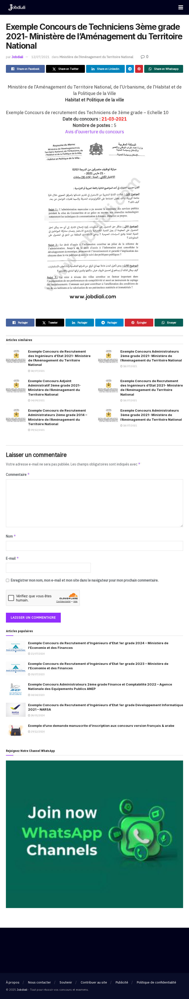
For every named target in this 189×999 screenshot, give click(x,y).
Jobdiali (17, 57)
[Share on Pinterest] (139, 69)
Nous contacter (39, 982)
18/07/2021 (37, 371)
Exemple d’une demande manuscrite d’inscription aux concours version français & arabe (101, 726)
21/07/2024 (37, 653)
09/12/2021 (37, 430)
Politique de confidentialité (156, 982)
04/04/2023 (37, 695)
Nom (11, 536)
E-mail (12, 558)
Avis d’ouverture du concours (94, 131)
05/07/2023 (37, 674)
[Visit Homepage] (17, 7)
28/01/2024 (37, 715)
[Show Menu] (180, 7)
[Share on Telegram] (130, 69)
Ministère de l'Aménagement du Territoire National (96, 57)
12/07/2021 (40, 57)
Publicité (122, 982)
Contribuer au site (94, 982)
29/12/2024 (37, 731)
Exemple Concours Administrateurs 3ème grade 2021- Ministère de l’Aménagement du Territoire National (151, 414)
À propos (12, 982)
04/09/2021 (37, 400)
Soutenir (66, 982)
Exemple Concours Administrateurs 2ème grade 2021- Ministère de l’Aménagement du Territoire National (151, 355)
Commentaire (18, 474)
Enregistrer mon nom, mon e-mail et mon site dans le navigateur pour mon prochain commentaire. (84, 580)
